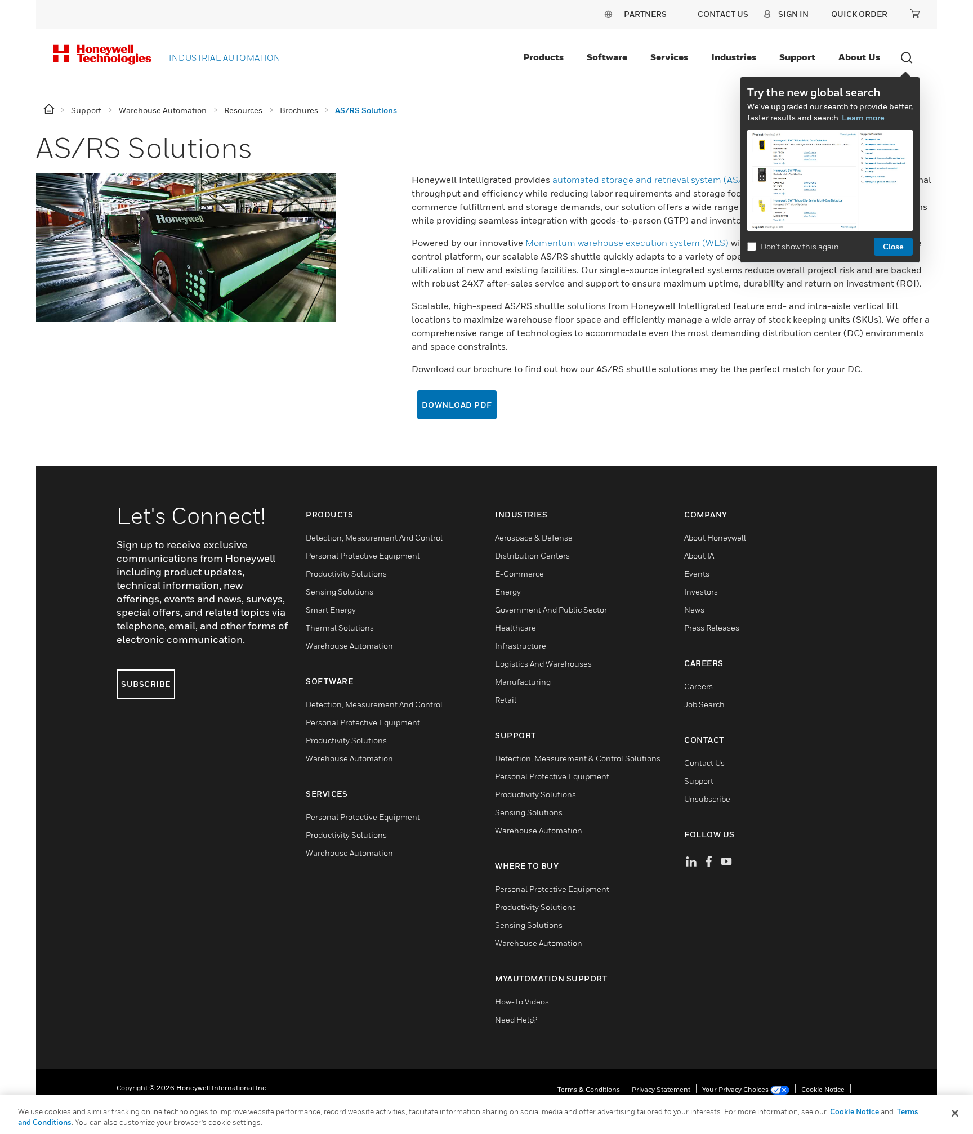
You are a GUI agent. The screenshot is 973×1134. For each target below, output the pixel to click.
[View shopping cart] (915, 13)
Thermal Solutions (340, 627)
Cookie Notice (823, 1089)
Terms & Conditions (588, 1089)
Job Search (704, 704)
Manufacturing (523, 681)
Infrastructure (520, 645)
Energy (508, 591)
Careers (698, 686)
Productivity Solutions (346, 573)
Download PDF (457, 404)
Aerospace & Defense (534, 537)
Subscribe (146, 684)
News (694, 609)
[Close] (955, 1113)
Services (669, 56)
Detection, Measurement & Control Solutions (577, 758)
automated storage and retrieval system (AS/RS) (655, 179)
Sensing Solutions (339, 591)
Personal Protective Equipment (363, 555)
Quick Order (859, 14)
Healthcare (515, 627)
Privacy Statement (661, 1089)
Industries (733, 56)
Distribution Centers (532, 555)
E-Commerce (519, 573)
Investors (701, 591)
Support (797, 56)
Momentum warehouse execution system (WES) (627, 242)
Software (607, 56)
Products (543, 56)
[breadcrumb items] (50, 109)
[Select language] (608, 14)
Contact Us (704, 762)
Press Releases (711, 627)
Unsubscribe (707, 798)
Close (893, 246)
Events (696, 573)
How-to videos (522, 1001)
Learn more (863, 117)
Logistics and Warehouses (543, 663)
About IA (699, 555)
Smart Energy (331, 609)
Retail (505, 699)
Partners (645, 14)
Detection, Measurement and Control (374, 537)
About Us (859, 56)
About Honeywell (715, 537)
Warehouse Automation (349, 645)
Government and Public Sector (551, 609)
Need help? (516, 1019)
